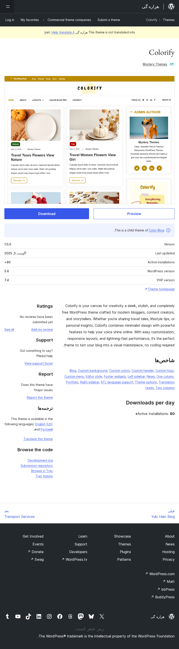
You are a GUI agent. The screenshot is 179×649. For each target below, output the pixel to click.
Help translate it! (59, 32)
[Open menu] (7, 6)
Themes (169, 20)
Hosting (168, 552)
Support (81, 544)
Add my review (42, 329)
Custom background (92, 370)
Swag (37, 559)
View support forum (38, 363)
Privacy (169, 559)
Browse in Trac (42, 471)
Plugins (125, 552)
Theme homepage (161, 289)
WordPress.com (160, 574)
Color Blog (156, 230)
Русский (47, 429)
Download (46, 214)
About (170, 536)
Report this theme (40, 397)
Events (38, 544)
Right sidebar (89, 382)
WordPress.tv (74, 559)
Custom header (143, 370)
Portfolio (72, 382)
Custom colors (119, 370)
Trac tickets (44, 476)
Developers (78, 552)
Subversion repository (37, 465)
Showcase (122, 536)
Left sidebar (136, 376)
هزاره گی (157, 616)
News (151, 376)
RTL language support (117, 382)
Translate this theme (38, 439)
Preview (134, 214)
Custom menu (74, 376)
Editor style (94, 376)
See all (9, 329)
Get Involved (33, 536)
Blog (73, 370)
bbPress (166, 589)
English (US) (44, 424)
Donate (35, 552)
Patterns (124, 559)
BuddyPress (163, 597)
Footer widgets (115, 376)
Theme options (146, 382)
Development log (40, 460)
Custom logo (164, 370)
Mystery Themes (155, 64)
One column (165, 376)
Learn (82, 536)
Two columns (165, 388)
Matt (168, 581)
